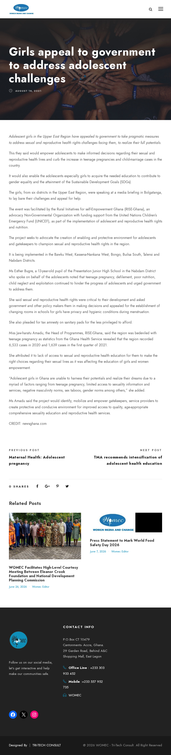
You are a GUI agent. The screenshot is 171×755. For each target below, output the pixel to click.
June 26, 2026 (18, 587)
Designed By (18, 745)
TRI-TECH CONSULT (47, 745)
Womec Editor (40, 587)
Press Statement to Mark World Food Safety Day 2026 (122, 542)
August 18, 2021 (28, 91)
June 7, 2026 (98, 552)
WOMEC (75, 695)
